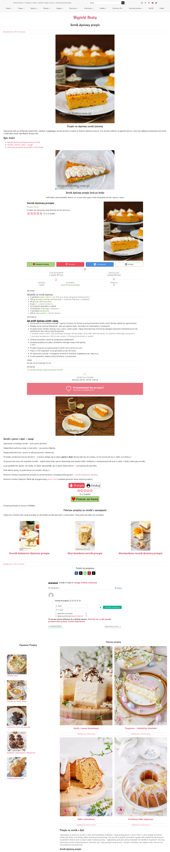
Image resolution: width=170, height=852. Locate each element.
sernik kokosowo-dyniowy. (86, 475)
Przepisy (28, 3)
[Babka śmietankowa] (86, 738)
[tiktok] (156, 3)
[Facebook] (76, 573)
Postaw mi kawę (42, 264)
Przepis (78, 485)
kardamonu (44, 311)
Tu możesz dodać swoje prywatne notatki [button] (45, 370)
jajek (34, 304)
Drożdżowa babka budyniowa (140, 819)
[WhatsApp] (85, 573)
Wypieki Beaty (85, 17)
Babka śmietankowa (86, 819)
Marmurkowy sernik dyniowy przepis (140, 553)
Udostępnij (101, 264)
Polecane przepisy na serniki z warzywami (25, 147)
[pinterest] (149, 3)
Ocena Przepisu (62, 601)
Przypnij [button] (71, 264)
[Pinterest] (89, 573)
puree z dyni (44, 297)
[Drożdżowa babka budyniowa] (140, 738)
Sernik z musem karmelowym (86, 728)
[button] (28, 213)
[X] (81, 573)
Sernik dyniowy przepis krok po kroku (23, 142)
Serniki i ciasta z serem (46, 3)
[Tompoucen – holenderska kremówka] (140, 647)
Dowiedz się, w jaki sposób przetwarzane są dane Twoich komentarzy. (79, 620)
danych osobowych (77, 616)
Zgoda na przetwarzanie (70, 616)
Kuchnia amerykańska (70, 285)
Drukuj (130, 264)
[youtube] (152, 3)
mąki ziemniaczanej (43, 302)
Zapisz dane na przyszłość (65, 613)
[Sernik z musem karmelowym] (86, 647)
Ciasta (35, 3)
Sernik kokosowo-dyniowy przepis (29, 553)
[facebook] (145, 3)
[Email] (93, 573)
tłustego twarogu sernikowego (49, 299)
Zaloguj (119, 588)
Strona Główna (18, 3)
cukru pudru (41, 313)
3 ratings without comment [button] (84, 582)
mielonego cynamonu (50, 309)
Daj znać (76, 390)
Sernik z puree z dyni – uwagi (20, 145)
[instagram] (142, 3)
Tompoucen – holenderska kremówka (141, 728)
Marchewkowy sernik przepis (85, 553)
